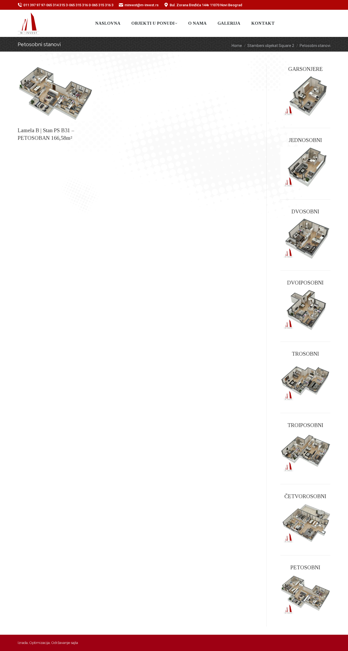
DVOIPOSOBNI (305, 283)
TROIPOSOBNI (305, 425)
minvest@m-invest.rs (142, 5)
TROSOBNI (305, 354)
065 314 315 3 (57, 5)
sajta (74, 643)
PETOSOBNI (305, 567)
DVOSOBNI (305, 211)
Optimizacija (39, 643)
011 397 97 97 (34, 5)
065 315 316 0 (80, 5)
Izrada (23, 643)
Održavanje (60, 643)
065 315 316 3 (102, 5)
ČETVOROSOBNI (305, 496)
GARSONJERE (305, 69)
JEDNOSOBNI (305, 140)
